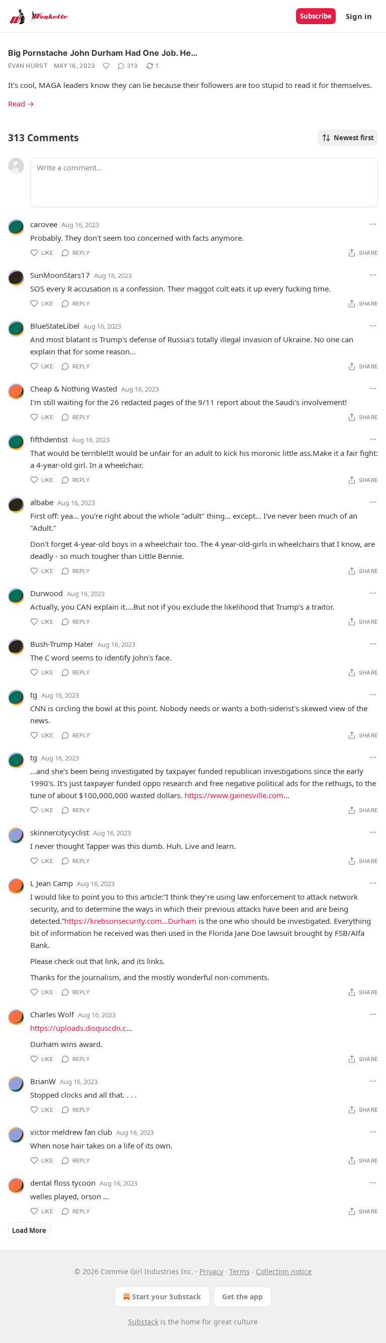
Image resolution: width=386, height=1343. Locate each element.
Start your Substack (166, 1296)
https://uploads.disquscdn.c (78, 1028)
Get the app (242, 1296)
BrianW (43, 1081)
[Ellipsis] (373, 224)
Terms (239, 1271)
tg (33, 695)
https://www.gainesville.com (233, 795)
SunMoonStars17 (60, 275)
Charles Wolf (52, 1014)
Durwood (46, 593)
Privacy (211, 1271)
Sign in (359, 16)
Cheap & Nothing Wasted (73, 388)
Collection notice (284, 1271)
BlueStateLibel (54, 326)
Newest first (354, 137)
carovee (43, 224)
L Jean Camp (51, 883)
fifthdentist (49, 439)
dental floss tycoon (62, 1183)
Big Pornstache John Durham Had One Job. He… (103, 53)
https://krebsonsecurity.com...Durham (130, 921)
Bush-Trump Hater (61, 644)
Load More (29, 1230)
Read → (21, 104)
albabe (41, 502)
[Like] (106, 66)
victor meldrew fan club (71, 1132)
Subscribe (316, 16)
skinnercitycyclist (59, 832)
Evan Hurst (28, 65)
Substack (143, 1321)
